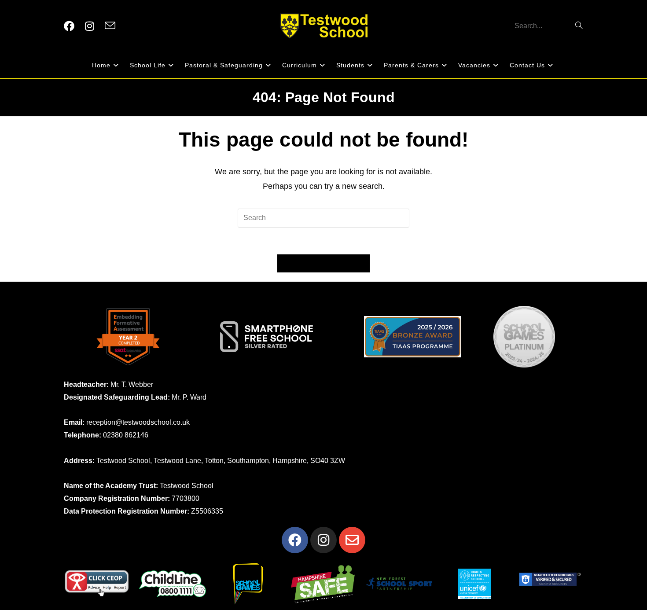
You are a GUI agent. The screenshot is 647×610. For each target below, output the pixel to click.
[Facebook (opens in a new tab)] (69, 26)
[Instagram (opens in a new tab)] (90, 26)
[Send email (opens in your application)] (110, 26)
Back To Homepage (323, 263)
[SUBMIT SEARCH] (579, 26)
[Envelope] (352, 540)
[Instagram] (323, 540)
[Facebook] (295, 540)
